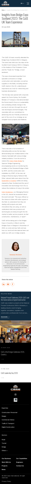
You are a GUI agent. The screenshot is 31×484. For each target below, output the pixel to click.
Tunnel (4, 443)
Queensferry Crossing (9, 181)
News (3, 10)
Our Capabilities (21, 458)
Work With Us (6, 462)
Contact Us (20, 466)
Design (4, 416)
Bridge (4, 447)
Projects (4, 466)
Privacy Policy (6, 481)
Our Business (6, 458)
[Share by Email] (8, 284)
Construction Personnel (9, 412)
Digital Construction (8, 427)
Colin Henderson (7, 192)
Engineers (19, 462)
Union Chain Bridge (15, 161)
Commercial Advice (8, 420)
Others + (4, 450)
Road (3, 439)
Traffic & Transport (8, 423)
